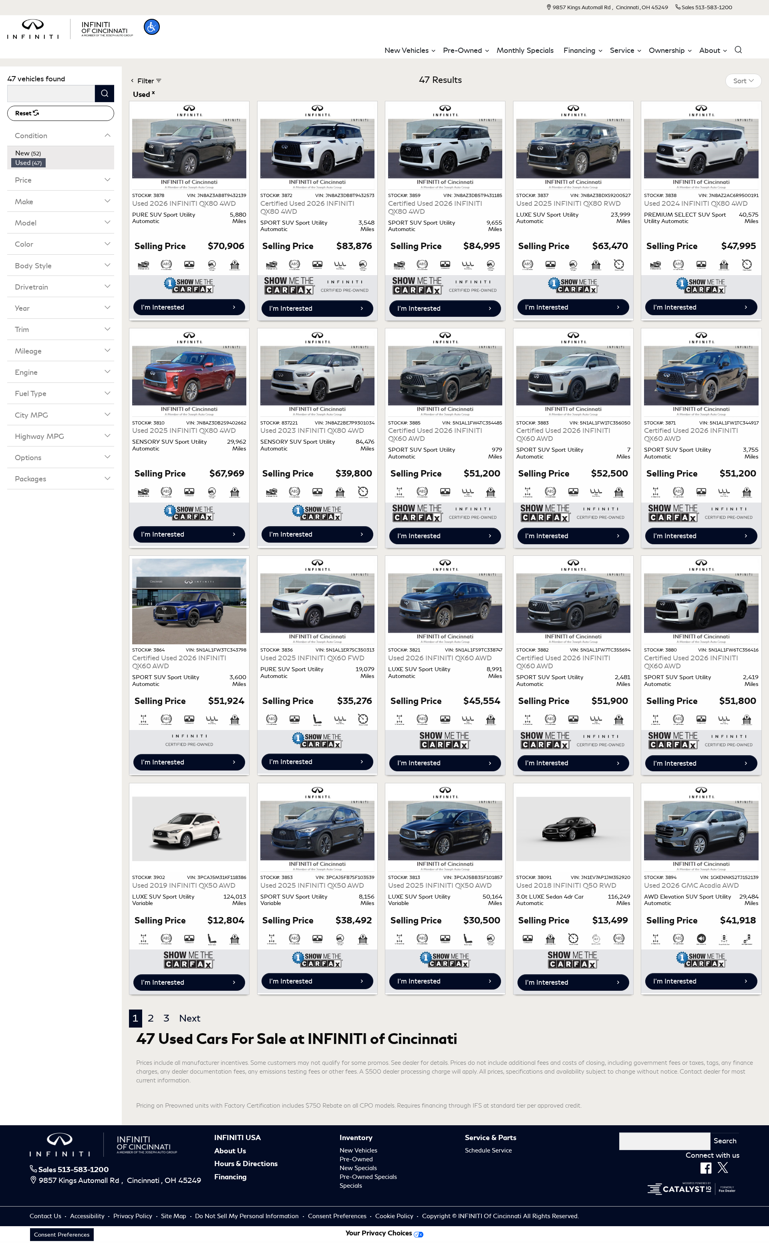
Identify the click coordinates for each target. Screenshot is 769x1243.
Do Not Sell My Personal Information (247, 1216)
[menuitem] (63, 153)
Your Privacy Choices (380, 1233)
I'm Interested (162, 307)
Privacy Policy (133, 1216)
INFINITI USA (237, 1138)
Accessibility (88, 1216)
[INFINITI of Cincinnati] (70, 27)
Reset (24, 113)
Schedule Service (488, 1150)
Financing (230, 1177)
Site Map (174, 1216)
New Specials (358, 1168)
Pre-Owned (356, 1159)
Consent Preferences (337, 1216)
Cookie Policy (395, 1216)
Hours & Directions (246, 1164)
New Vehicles (358, 1150)
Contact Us (46, 1216)
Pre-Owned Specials (368, 1177)
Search (725, 1140)
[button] (152, 27)
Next (190, 1018)
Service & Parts (490, 1138)
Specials (351, 1185)
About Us (230, 1151)
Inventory (356, 1138)
